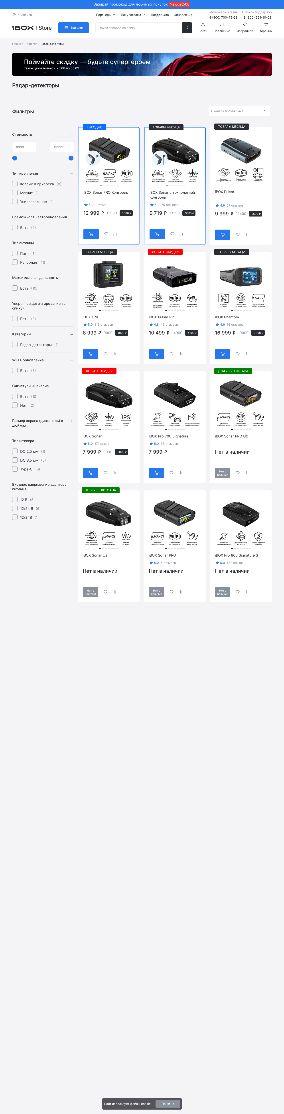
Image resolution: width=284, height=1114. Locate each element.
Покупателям (131, 15)
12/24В (29, 517)
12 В (27, 499)
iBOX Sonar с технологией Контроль (172, 194)
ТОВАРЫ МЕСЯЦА (166, 127)
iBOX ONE (91, 317)
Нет (27, 405)
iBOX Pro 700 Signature (168, 436)
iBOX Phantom (227, 317)
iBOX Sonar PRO (162, 555)
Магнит (30, 193)
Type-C (30, 469)
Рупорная (32, 262)
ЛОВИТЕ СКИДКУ (165, 252)
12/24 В (30, 508)
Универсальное (37, 201)
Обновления (183, 15)
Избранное (245, 31)
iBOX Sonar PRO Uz (231, 436)
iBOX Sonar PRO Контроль (105, 192)
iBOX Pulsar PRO (162, 317)
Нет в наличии (222, 473)
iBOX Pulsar (224, 192)
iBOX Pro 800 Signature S (236, 555)
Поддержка (160, 15)
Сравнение (221, 31)
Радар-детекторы (39, 344)
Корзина (265, 31)
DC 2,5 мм (32, 451)
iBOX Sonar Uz (95, 555)
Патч (28, 253)
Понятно (168, 1104)
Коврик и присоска (40, 184)
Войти (203, 31)
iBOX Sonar (92, 436)
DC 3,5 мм (33, 460)
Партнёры (103, 15)
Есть (28, 227)
